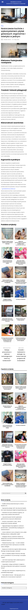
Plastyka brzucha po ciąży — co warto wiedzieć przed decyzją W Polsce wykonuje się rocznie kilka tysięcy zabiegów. (12, 544)
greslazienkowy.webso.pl (8, 189)
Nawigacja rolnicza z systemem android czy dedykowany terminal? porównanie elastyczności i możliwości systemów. (13, 538)
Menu (3, 2)
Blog (2, 26)
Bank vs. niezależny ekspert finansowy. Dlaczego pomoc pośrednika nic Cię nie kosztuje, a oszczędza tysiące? (13, 555)
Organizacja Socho (15, 2)
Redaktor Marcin (7, 39)
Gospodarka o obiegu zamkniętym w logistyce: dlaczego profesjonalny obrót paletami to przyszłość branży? (13, 566)
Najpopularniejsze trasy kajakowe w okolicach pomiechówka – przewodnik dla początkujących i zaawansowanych (12, 527)
